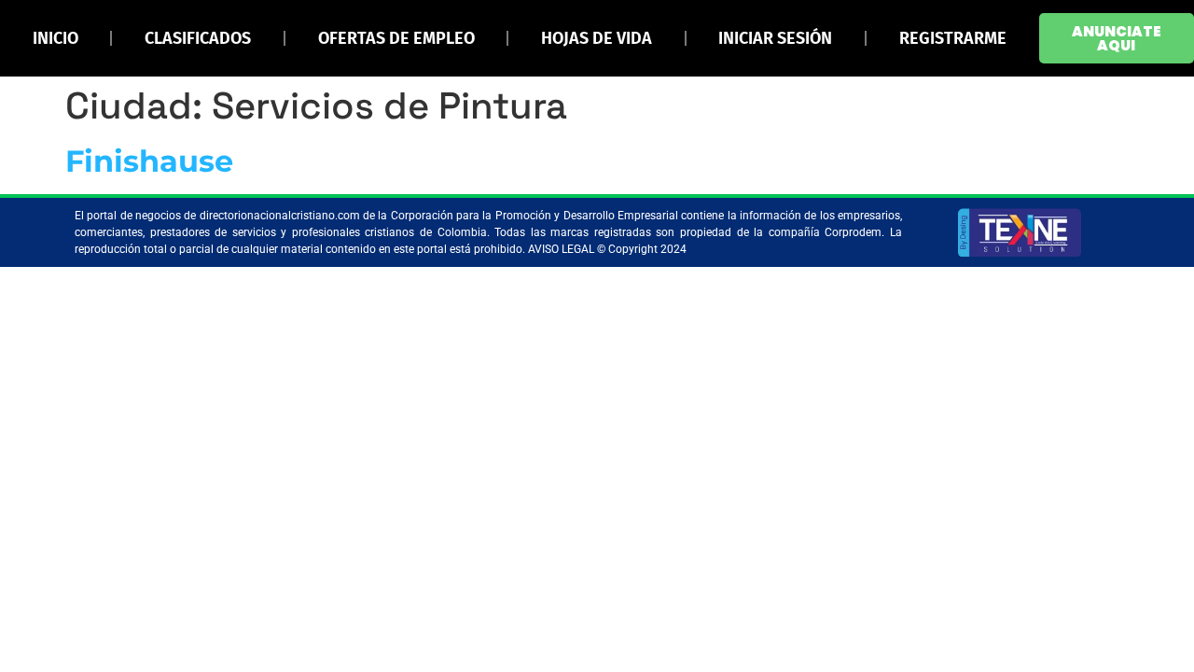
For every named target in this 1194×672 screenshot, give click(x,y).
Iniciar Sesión (775, 38)
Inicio (55, 38)
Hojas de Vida (596, 38)
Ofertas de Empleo (396, 38)
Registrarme (953, 38)
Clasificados (198, 38)
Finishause (149, 161)
